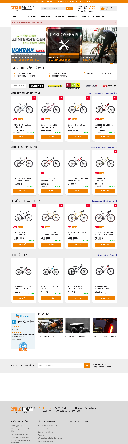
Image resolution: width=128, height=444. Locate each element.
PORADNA (44, 314)
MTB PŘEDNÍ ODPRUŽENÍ (25, 93)
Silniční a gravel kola (25, 201)
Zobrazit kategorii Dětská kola (107, 255)
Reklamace (41, 435)
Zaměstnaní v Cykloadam (46, 441)
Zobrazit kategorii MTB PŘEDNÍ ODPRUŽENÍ (102, 93)
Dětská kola (19, 255)
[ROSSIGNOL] (91, 86)
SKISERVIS (85, 17)
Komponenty (59, 17)
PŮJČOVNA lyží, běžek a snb (20, 437)
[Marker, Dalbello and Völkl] (73, 86)
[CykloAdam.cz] (22, 8)
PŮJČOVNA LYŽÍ (98, 17)
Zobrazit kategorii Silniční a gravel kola (104, 201)
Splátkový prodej (16, 426)
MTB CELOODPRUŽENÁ (24, 147)
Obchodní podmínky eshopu (47, 432)
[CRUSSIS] (18, 86)
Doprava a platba (43, 429)
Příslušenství (31, 17)
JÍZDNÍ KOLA (17, 17)
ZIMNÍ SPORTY (72, 17)
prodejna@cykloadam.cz (86, 10)
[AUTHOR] (109, 86)
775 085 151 (89, 1)
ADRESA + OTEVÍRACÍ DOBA (47, 426)
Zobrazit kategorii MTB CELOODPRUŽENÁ (103, 147)
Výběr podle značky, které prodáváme (50, 438)
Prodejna (37, 1)
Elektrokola (45, 17)
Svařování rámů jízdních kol (19, 434)
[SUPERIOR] (36, 86)
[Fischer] (55, 86)
